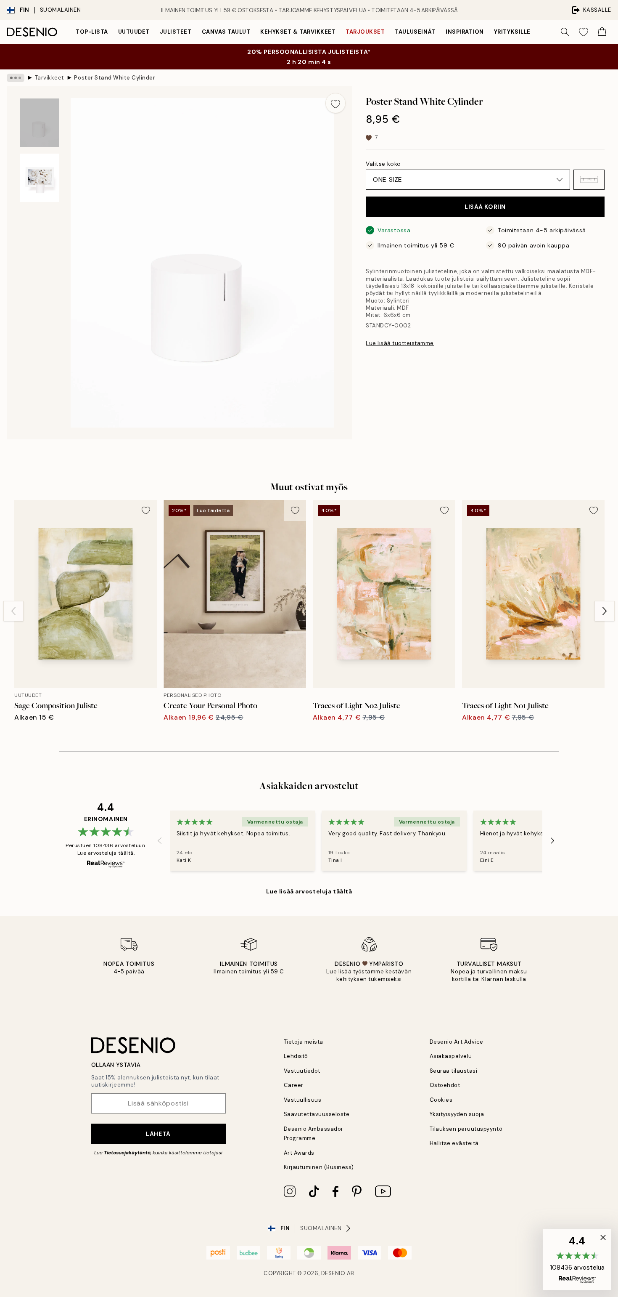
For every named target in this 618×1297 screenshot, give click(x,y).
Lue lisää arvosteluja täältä (309, 891)
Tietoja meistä (303, 1041)
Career (294, 1085)
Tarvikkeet (49, 77)
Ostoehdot (445, 1085)
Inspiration (465, 31)
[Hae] (565, 32)
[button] (589, 180)
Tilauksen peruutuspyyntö (466, 1128)
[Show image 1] (39, 122)
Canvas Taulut (226, 31)
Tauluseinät (415, 31)
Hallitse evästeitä (454, 1143)
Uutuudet (134, 31)
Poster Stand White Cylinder (114, 77)
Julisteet (176, 31)
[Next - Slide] (604, 611)
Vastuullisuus (303, 1099)
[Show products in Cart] (602, 32)
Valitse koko (383, 163)
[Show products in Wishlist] (583, 32)
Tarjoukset (365, 31)
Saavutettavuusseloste (317, 1114)
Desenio (333, 1273)
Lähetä (158, 1134)
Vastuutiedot (302, 1070)
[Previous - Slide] (13, 611)
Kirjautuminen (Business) (319, 1167)
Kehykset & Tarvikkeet (297, 31)
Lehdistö (296, 1056)
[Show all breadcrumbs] (15, 78)
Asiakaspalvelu (451, 1056)
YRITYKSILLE (512, 31)
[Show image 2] (39, 178)
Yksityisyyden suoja (457, 1114)
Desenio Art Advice (456, 1041)
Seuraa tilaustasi (454, 1070)
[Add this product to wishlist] (335, 103)
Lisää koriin (485, 206)
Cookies (441, 1099)
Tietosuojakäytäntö (127, 1152)
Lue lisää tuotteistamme (400, 343)
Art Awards (299, 1152)
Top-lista (92, 31)
